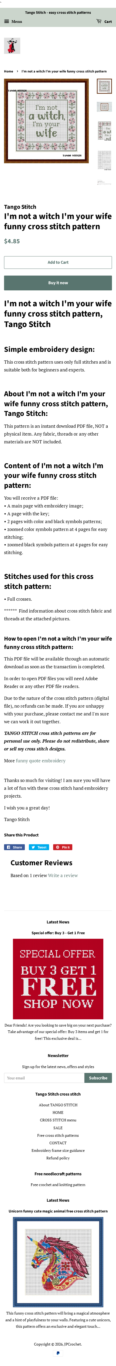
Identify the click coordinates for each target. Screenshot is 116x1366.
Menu (16, 21)
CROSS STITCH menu (58, 1119)
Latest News (58, 922)
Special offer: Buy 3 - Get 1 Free (58, 933)
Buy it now (58, 283)
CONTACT (58, 1142)
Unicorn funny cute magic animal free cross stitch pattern (58, 1211)
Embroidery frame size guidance (58, 1150)
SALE (58, 1127)
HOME (58, 1112)
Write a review (63, 875)
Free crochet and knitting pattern (58, 1184)
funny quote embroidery (41, 760)
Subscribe (98, 1078)
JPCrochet (72, 1344)
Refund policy (58, 1157)
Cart (108, 22)
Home (8, 71)
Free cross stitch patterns (58, 1135)
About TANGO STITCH (58, 1104)
